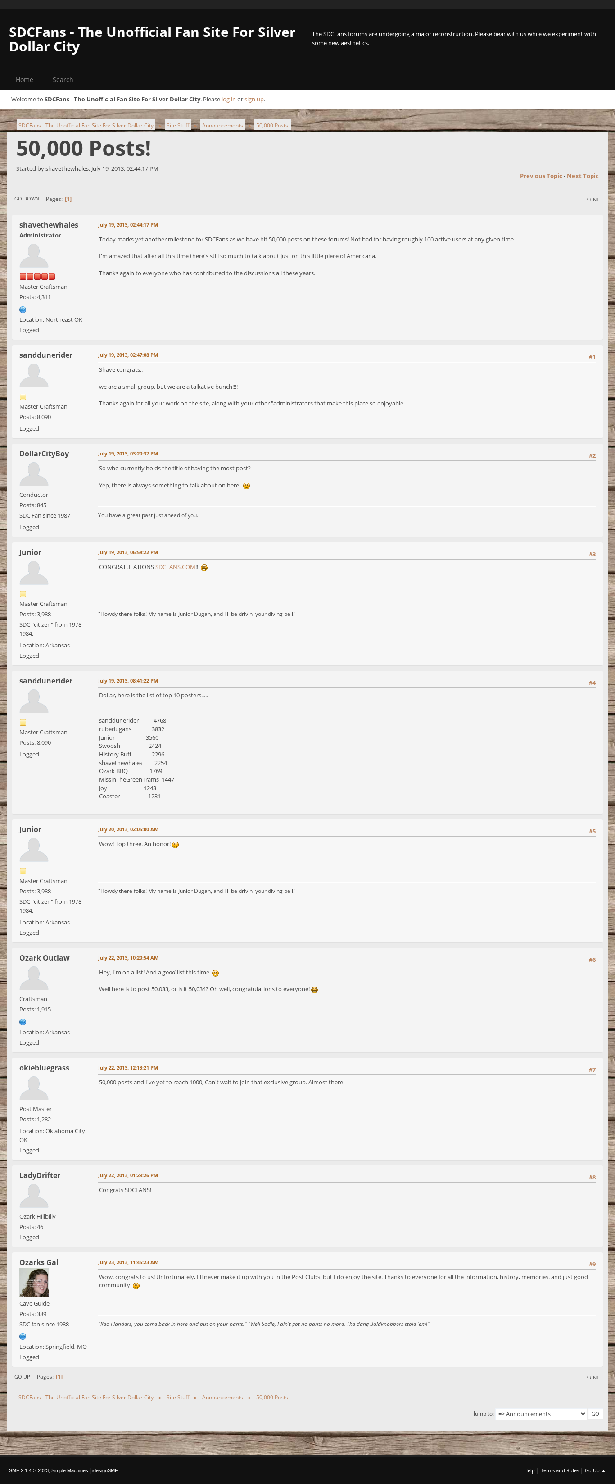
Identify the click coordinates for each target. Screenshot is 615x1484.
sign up (254, 99)
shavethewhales (48, 225)
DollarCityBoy (44, 454)
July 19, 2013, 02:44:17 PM (128, 224)
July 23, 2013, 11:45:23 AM (128, 1262)
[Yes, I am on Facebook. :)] (23, 1021)
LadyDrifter (39, 1175)
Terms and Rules (560, 1470)
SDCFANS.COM (175, 567)
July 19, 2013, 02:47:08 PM (128, 354)
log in (229, 99)
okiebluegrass (44, 1068)
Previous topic (541, 176)
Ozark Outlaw (44, 958)
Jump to (483, 1413)
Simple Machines (69, 1470)
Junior (30, 552)
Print (592, 199)
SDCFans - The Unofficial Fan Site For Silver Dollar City (152, 39)
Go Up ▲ (595, 1470)
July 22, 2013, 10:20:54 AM (128, 957)
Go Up (22, 1376)
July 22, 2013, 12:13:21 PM (128, 1067)
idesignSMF (105, 1470)
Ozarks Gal (39, 1262)
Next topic (583, 176)
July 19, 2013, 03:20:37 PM (128, 453)
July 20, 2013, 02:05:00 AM (128, 829)
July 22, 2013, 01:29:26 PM (128, 1175)
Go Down (26, 198)
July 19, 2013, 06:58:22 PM (128, 552)
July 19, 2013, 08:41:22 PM (128, 680)
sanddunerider (45, 355)
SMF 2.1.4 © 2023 (29, 1470)
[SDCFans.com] (23, 309)
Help (529, 1470)
